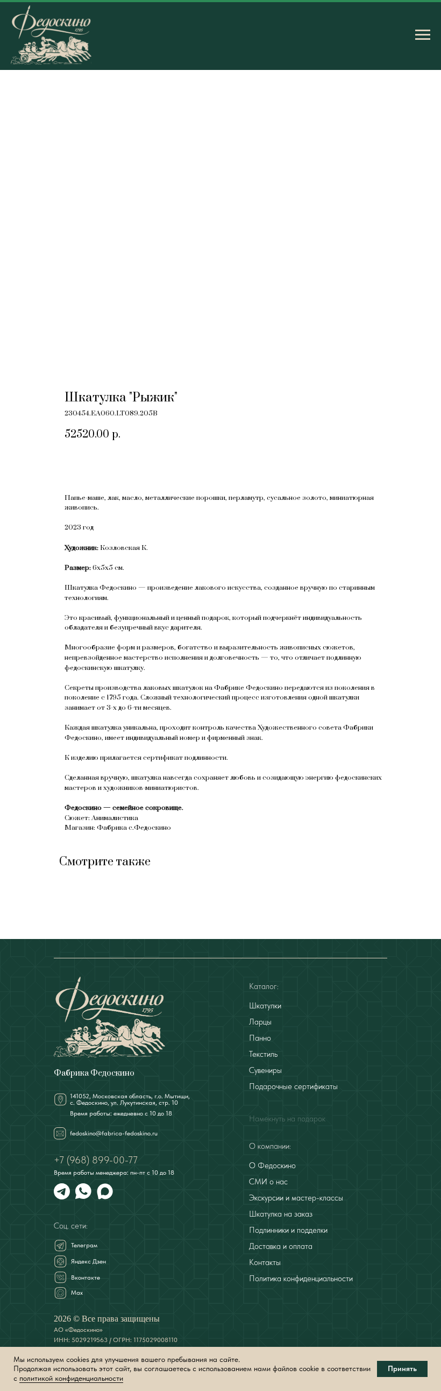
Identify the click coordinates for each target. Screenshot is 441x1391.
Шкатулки (265, 1006)
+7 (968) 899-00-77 (96, 1160)
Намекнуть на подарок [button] (287, 1119)
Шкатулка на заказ (280, 1214)
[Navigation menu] (422, 35)
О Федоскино (272, 1165)
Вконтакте (85, 1277)
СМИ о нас (268, 1182)
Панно (260, 1038)
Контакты (265, 1262)
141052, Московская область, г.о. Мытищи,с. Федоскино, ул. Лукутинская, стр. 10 (130, 1099)
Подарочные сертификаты (293, 1086)
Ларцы (260, 1022)
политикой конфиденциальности (71, 1378)
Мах (77, 1292)
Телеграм (84, 1245)
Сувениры (265, 1070)
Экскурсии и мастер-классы (296, 1198)
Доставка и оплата (280, 1246)
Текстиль (263, 1054)
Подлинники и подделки (288, 1230)
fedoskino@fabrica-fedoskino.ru (114, 1133)
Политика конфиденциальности (301, 1278)
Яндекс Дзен (88, 1261)
